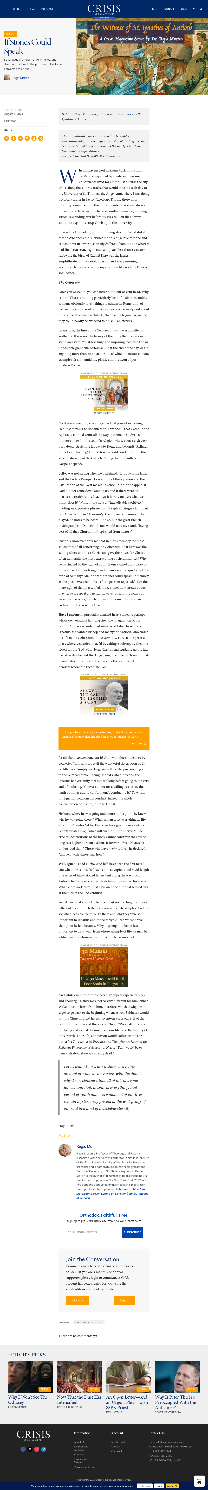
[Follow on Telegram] (43, 1449)
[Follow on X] (29, 1449)
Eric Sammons (17, 1407)
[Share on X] (6, 138)
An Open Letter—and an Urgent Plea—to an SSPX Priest (127, 1402)
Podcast (47, 8)
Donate (169, 8)
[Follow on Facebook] (23, 1449)
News (32, 8)
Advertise (79, 1454)
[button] (199, 1481)
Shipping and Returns (81, 1460)
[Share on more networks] (40, 138)
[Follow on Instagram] (36, 1449)
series (129, 114)
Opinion (18, 8)
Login (183, 8)
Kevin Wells (114, 1412)
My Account (118, 1442)
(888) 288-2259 (163, 1455)
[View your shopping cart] (193, 9)
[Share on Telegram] (20, 138)
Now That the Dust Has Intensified (79, 1399)
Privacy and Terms (84, 1467)
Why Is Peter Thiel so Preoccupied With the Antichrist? (175, 1402)
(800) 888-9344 (162, 1451)
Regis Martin (20, 78)
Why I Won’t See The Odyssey (28, 1399)
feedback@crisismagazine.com (166, 1442)
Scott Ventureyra (168, 1412)
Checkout (116, 1451)
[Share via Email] (27, 138)
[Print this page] (34, 138)
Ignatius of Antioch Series (89, 1322)
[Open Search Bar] (201, 9)
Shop (155, 8)
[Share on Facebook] (13, 138)
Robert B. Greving (69, 1407)
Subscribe (132, 1232)
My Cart (115, 1446)
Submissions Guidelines (81, 1448)
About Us (79, 1442)
